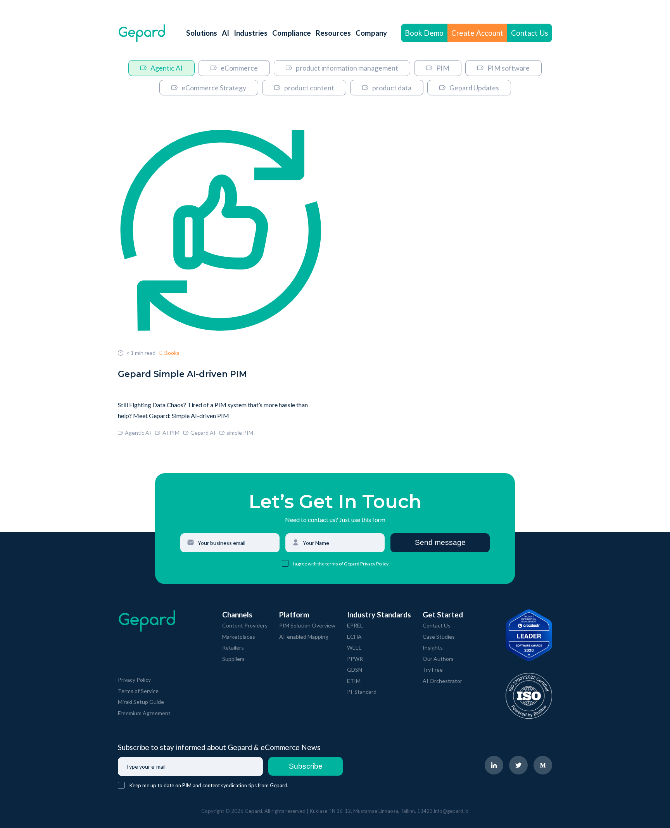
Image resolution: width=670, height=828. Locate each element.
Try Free (433, 669)
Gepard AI (203, 432)
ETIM (354, 681)
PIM (442, 68)
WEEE (354, 647)
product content (309, 87)
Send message (440, 542)
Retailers (233, 647)
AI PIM (170, 432)
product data (391, 87)
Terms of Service (138, 691)
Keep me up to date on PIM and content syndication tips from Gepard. (209, 785)
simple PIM (239, 432)
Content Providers (245, 625)
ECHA (354, 636)
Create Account (477, 32)
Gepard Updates (474, 87)
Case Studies (439, 636)
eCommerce (239, 68)
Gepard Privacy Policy (366, 564)
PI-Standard (361, 691)
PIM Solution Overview (307, 625)
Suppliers (233, 658)
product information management (347, 68)
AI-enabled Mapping (303, 636)
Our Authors (438, 658)
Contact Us (529, 32)
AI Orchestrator (442, 681)
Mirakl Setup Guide (141, 701)
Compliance (291, 32)
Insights (433, 647)
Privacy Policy (134, 679)
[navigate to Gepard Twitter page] (518, 765)
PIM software (508, 68)
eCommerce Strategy (213, 87)
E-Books (169, 352)
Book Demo (424, 32)
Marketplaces (238, 636)
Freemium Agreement (144, 713)
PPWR (355, 658)
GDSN (354, 669)
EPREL (355, 625)
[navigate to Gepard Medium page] (543, 765)
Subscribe (306, 766)
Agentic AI (166, 68)
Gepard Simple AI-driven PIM (182, 374)
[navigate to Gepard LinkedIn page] (494, 765)
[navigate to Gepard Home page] (142, 33)
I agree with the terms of (318, 564)
